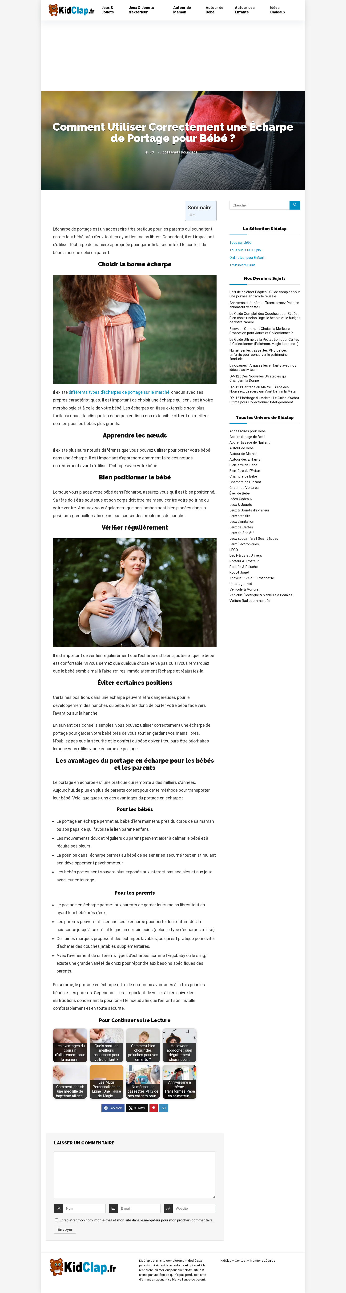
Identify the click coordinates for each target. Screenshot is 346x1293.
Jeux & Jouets (107, 9)
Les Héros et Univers (245, 555)
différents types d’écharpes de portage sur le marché (119, 392)
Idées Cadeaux (277, 9)
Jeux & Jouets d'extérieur (249, 510)
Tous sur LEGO (240, 242)
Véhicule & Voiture (243, 589)
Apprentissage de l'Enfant (249, 442)
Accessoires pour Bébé (178, 152)
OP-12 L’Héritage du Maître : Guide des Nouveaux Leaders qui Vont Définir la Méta (262, 389)
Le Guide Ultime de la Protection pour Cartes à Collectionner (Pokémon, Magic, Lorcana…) (264, 341)
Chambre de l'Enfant (245, 482)
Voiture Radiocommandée (249, 601)
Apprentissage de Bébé (247, 437)
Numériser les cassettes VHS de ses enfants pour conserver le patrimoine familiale (258, 354)
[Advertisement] (173, 56)
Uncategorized (240, 584)
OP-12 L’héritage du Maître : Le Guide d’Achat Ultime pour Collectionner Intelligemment (264, 400)
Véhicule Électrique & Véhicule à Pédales (260, 595)
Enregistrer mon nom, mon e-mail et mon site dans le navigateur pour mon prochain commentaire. (136, 1220)
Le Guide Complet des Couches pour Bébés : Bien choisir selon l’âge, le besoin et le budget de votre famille (264, 318)
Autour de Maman (182, 9)
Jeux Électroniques (244, 544)
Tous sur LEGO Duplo (245, 250)
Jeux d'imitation (241, 521)
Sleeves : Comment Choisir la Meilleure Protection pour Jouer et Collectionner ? (261, 331)
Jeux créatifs (239, 516)
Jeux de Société (241, 533)
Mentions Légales (262, 1260)
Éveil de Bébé (239, 493)
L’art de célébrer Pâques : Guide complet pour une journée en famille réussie (264, 294)
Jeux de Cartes (241, 527)
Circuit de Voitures (244, 488)
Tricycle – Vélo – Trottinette (251, 578)
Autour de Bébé (214, 9)
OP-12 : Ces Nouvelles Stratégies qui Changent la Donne (257, 378)
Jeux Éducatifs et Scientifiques (253, 538)
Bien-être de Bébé (243, 465)
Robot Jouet (239, 572)
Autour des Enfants (245, 9)
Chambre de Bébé (243, 476)
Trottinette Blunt (242, 265)
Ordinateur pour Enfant (246, 257)
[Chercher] (295, 205)
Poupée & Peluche (243, 567)
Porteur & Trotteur (244, 561)
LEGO (233, 550)
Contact (240, 1260)
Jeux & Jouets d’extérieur (141, 9)
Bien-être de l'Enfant (245, 471)
